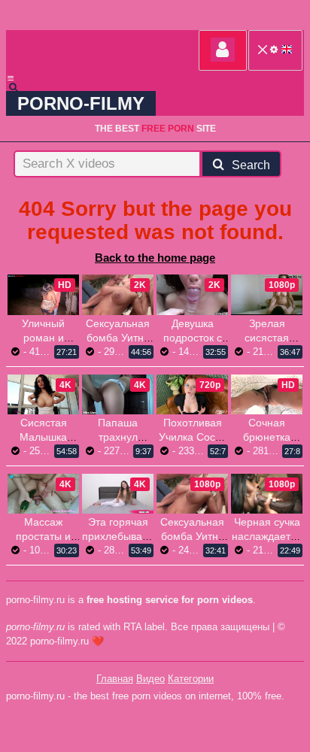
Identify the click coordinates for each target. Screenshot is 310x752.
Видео (150, 678)
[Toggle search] (20, 87)
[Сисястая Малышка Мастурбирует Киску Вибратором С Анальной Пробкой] (43, 394)
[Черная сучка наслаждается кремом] (266, 494)
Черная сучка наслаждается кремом (267, 536)
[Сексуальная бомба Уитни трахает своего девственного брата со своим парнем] (117, 294)
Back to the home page (155, 257)
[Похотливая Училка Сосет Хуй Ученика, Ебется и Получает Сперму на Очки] (192, 394)
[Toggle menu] (10, 78)
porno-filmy (80, 103)
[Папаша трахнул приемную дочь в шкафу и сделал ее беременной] (117, 394)
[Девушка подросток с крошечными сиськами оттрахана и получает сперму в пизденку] (192, 294)
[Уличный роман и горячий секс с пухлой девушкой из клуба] (43, 294)
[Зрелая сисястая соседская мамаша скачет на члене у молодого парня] (266, 294)
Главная (114, 678)
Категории (191, 678)
